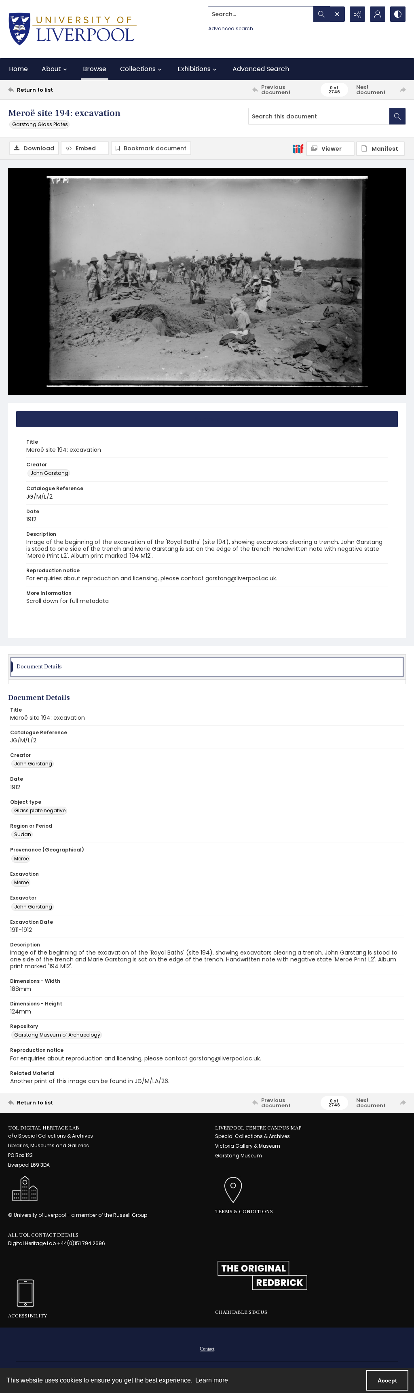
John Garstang (49, 473)
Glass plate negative (39, 810)
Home (18, 69)
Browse (94, 69)
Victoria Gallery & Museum (247, 1145)
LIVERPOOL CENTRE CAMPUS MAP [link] (258, 1128)
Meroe (21, 882)
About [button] (51, 69)
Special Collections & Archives (252, 1136)
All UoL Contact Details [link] (43, 1235)
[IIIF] (297, 148)
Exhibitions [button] (194, 69)
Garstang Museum (238, 1155)
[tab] (207, 419)
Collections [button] (138, 69)
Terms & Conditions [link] (244, 1211)
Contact (207, 1349)
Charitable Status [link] (241, 1312)
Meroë (21, 858)
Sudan (22, 834)
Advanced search (230, 28)
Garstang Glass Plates (40, 124)
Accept (387, 1380)
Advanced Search (260, 69)
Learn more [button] (211, 1380)
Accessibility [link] (27, 1316)
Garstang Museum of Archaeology (57, 1034)
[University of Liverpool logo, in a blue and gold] (72, 29)
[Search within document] (397, 116)
